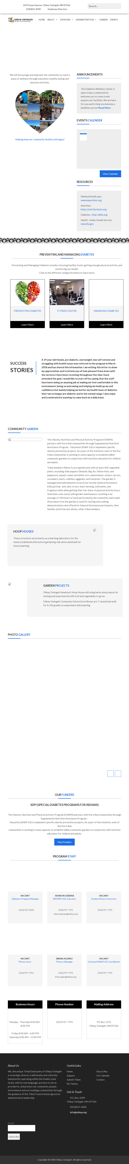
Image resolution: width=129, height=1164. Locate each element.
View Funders (64, 842)
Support (71, 1075)
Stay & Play (101, 1071)
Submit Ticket (74, 1079)
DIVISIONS (65, 19)
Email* (11, 1123)
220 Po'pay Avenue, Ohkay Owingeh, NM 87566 (46, 5)
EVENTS (114, 19)
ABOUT (51, 19)
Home (70, 1071)
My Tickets (72, 1083)
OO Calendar (102, 1075)
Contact (100, 1079)
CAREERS (103, 19)
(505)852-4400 (33, 9)
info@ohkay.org (78, 1112)
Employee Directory (57, 9)
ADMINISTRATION (85, 19)
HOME (42, 19)
